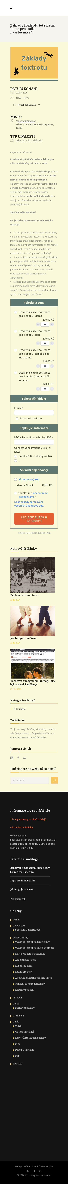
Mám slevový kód (29, 479)
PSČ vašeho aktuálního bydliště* (33, 437)
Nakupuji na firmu (31, 418)
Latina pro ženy (23, 971)
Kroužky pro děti (24, 989)
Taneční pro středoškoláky (30, 983)
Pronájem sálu (18, 899)
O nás (16, 1021)
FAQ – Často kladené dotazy (30, 1037)
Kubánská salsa (23, 965)
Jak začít (17, 997)
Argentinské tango (25, 959)
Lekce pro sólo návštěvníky (29, 140)
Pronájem (18, 1015)
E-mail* (18, 408)
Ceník (16, 1003)
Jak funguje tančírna (23, 638)
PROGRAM (19, 925)
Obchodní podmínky (21, 827)
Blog (17, 1043)
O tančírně (20, 709)
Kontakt (17, 1063)
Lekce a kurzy (20, 937)
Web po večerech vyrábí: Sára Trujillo (34, 1166)
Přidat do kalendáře (27, 105)
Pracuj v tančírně (24, 1049)
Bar (17, 1055)
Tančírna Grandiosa (26, 120)
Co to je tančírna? (24, 1031)
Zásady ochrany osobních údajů (28, 819)
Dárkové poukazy (25, 1007)
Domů (16, 919)
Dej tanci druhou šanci (24, 595)
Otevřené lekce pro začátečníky (32, 941)
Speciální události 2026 (27, 929)
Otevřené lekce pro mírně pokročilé (34, 947)
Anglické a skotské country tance (33, 977)
